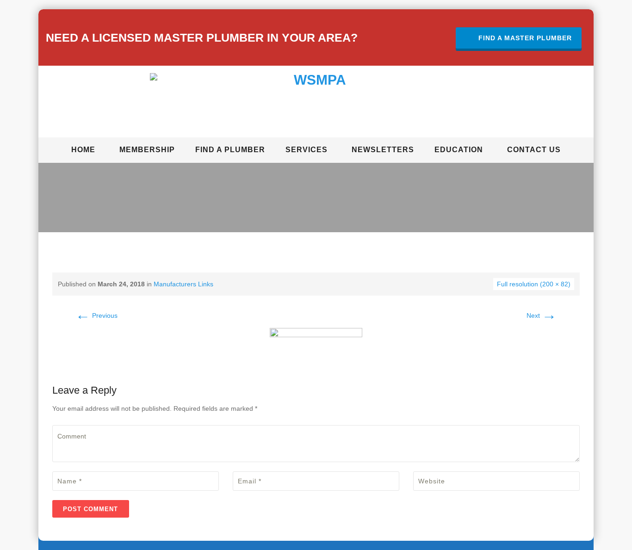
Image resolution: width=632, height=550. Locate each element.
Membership (147, 150)
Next (542, 315)
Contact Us (534, 150)
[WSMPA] (316, 103)
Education (458, 150)
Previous (96, 315)
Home (83, 150)
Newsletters (383, 150)
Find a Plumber (230, 150)
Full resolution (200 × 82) (533, 284)
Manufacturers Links (183, 284)
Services (306, 150)
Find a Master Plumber (525, 38)
